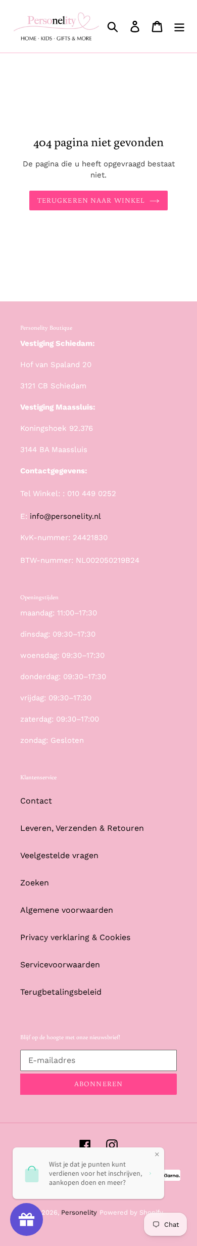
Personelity (79, 1212)
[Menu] (179, 26)
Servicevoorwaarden (60, 964)
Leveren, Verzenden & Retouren (82, 828)
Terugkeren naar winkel (91, 200)
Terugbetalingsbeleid (61, 992)
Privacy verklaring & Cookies (75, 937)
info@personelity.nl (65, 516)
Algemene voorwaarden (66, 910)
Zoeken (34, 882)
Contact (36, 801)
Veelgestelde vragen (59, 855)
